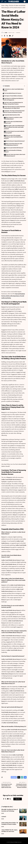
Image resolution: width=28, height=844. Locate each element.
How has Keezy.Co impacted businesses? (15, 141)
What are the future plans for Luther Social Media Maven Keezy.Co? (13, 144)
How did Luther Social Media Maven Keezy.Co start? (13, 122)
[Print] (25, 777)
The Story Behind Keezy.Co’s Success (12, 93)
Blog (7, 5)
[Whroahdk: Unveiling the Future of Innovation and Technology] (23, 811)
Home (2, 5)
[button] (17, 799)
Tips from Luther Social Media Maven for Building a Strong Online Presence (13, 103)
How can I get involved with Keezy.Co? (14, 147)
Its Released (13, 1)
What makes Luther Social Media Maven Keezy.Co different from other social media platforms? (14, 127)
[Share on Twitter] (7, 36)
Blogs (2, 813)
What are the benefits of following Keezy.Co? (12, 151)
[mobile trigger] (2, 2)
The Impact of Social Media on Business (13, 95)
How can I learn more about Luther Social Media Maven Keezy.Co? (14, 155)
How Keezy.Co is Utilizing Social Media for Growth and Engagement (13, 99)
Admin (6, 32)
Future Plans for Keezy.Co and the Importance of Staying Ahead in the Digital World (14, 107)
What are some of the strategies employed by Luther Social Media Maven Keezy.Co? (13, 137)
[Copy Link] (12, 36)
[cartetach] (23, 818)
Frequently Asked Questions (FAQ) (12, 114)
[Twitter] (6, 799)
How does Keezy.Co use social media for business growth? (14, 132)
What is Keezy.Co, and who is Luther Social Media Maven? (13, 118)
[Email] (10, 36)
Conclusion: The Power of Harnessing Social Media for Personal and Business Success (13, 111)
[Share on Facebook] (4, 36)
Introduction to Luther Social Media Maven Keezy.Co (13, 90)
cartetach (3, 816)
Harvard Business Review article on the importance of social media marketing (13, 296)
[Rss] (10, 799)
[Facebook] (4, 799)
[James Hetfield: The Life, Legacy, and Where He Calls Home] (23, 831)
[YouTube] (8, 799)
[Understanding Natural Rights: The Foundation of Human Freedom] (23, 824)
